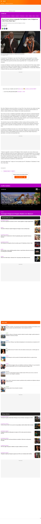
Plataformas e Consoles (6, 16)
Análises (12, 16)
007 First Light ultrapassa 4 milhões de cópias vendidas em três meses (14, 446)
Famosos (7, 363)
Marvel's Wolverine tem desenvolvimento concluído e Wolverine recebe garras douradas (16, 440)
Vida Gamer (22, 16)
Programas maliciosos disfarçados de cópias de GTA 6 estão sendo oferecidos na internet (16, 433)
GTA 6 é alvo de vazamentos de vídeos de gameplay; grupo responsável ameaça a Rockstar (16, 236)
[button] (1, 1)
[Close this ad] (40, 518)
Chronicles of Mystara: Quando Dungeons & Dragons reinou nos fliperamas (15, 228)
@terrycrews (21, 88)
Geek (27, 16)
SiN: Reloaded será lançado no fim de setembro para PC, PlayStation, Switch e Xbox (16, 243)
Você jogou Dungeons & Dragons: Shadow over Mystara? (17, 213)
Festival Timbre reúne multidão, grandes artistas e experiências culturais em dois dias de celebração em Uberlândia (17, 251)
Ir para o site (5, 1)
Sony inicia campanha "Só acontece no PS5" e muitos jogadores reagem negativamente (17, 221)
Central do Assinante (9, 3)
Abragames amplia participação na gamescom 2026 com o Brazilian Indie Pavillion (16, 453)
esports (17, 16)
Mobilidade (7, 371)
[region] (20, 521)
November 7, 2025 (21, 91)
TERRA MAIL (2, 3)
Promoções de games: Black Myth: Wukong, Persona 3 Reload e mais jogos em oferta (17, 417)
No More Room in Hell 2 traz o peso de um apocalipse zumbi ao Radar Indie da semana (17, 424)
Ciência (7, 325)
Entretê (2, 249)
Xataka (30, 16)
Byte (34, 16)
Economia (7, 340)
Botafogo (7, 386)
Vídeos (37, 16)
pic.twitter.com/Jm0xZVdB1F (30, 88)
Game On (13, 171)
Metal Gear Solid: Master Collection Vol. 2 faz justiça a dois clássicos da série (15, 257)
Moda (6, 348)
